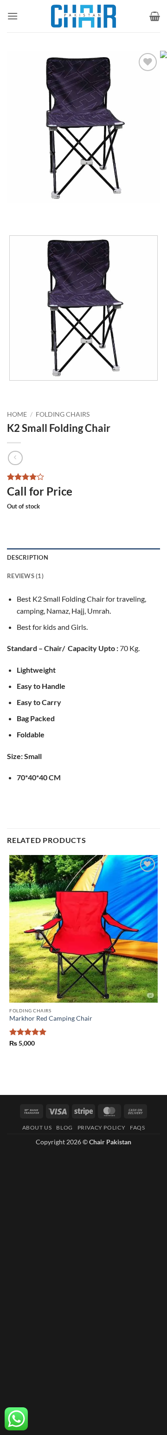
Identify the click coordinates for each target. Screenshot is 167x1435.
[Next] (41, 212)
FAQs (137, 1127)
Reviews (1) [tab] (25, 576)
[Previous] (16, 212)
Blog (64, 1127)
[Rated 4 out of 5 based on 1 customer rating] (83, 476)
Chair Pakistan (110, 1142)
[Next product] (15, 458)
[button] (12, 16)
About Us (37, 1127)
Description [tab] (27, 557)
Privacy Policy (101, 1127)
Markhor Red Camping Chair (50, 1018)
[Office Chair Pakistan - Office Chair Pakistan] (83, 16)
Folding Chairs (63, 414)
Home (17, 414)
